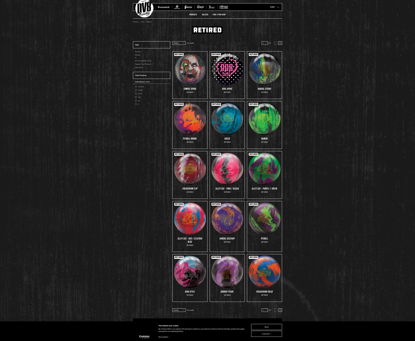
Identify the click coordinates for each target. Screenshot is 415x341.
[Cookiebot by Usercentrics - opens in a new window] (144, 336)
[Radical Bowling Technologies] (200, 7)
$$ (139, 101)
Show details (163, 337)
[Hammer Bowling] (188, 7)
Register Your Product (143, 64)
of (269, 43)
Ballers (205, 14)
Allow (267, 327)
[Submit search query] (278, 7)
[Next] (280, 43)
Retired (137, 55)
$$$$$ (140, 90)
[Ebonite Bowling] (177, 7)
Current (138, 51)
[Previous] (276, 43)
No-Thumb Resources (143, 61)
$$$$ (140, 94)
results (190, 43)
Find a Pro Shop (219, 14)
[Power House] (223, 7)
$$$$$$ (141, 86)
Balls (142, 22)
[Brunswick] (164, 7)
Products (193, 14)
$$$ (139, 97)
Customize (266, 334)
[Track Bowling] (212, 7)
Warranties (139, 67)
